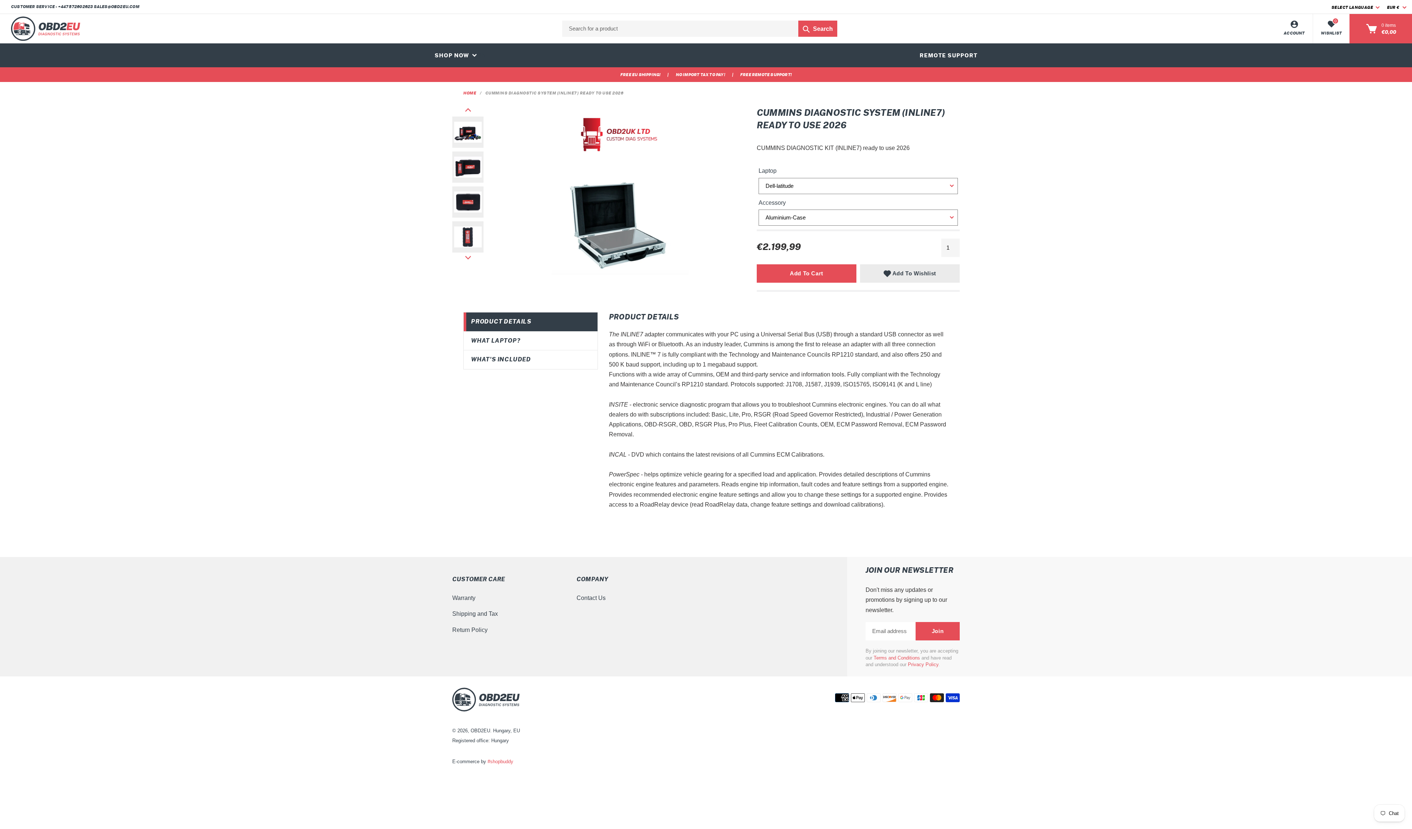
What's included (501, 359)
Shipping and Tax (475, 614)
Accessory (772, 203)
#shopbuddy (500, 761)
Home (469, 93)
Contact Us (591, 598)
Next (468, 257)
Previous (468, 110)
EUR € (1393, 8)
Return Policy (470, 630)
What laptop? (496, 341)
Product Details (501, 322)
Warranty (463, 598)
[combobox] (699, 29)
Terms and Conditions (897, 658)
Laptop (768, 171)
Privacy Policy (923, 664)
